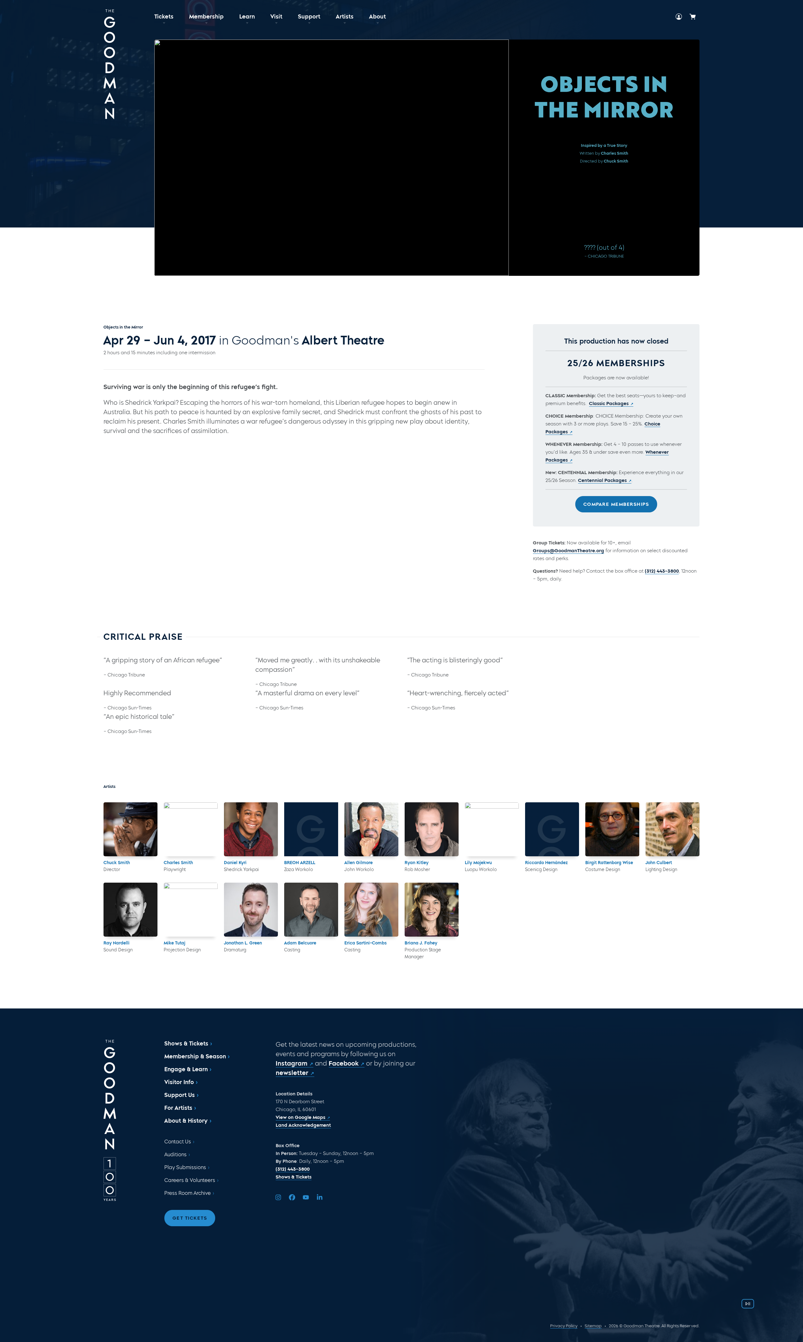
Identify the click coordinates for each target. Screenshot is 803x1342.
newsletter (292, 1073)
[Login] (679, 17)
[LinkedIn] (320, 1197)
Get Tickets (190, 1218)
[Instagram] (278, 1197)
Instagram (291, 1063)
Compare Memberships (616, 504)
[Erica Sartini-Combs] (371, 910)
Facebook (344, 1063)
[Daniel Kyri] (251, 829)
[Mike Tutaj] (191, 910)
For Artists (178, 1107)
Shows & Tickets (186, 1043)
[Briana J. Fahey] (432, 910)
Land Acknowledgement (303, 1125)
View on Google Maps (300, 1117)
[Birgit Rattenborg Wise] (612, 829)
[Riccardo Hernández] (552, 829)
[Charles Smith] (191, 829)
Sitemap (593, 1325)
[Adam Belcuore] (311, 910)
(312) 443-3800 (662, 571)
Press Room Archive (187, 1193)
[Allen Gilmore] (371, 829)
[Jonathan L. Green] (251, 910)
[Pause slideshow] (748, 1304)
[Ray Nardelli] (130, 910)
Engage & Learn (186, 1069)
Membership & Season (195, 1056)
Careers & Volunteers (189, 1180)
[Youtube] (306, 1197)
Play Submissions (185, 1167)
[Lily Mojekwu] (492, 829)
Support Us (179, 1095)
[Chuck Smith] (130, 829)
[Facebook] (292, 1197)
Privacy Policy (563, 1325)
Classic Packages (609, 403)
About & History (186, 1120)
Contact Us (177, 1142)
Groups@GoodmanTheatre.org (568, 550)
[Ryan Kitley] (432, 829)
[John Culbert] (672, 829)
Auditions (175, 1155)
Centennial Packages (602, 480)
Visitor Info (179, 1082)
